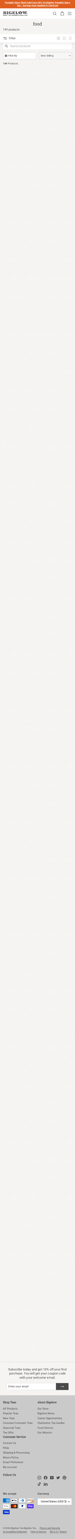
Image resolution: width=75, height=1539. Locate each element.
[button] (55, 55)
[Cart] (62, 13)
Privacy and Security (50, 1528)
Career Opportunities (50, 1418)
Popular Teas (10, 1413)
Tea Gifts (8, 1432)
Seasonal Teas (11, 1427)
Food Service (45, 1427)
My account (10, 1467)
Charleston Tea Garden (51, 1423)
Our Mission (45, 1432)
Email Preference (13, 1462)
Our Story (43, 1408)
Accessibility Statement (15, 1531)
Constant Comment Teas (18, 1423)
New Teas (9, 1418)
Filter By (12, 55)
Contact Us (9, 1443)
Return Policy (11, 1457)
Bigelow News (46, 1413)
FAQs (6, 1448)
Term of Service (38, 1531)
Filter (12, 38)
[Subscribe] (62, 1386)
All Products (10, 1408)
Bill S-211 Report (58, 1531)
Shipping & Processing (16, 1452)
